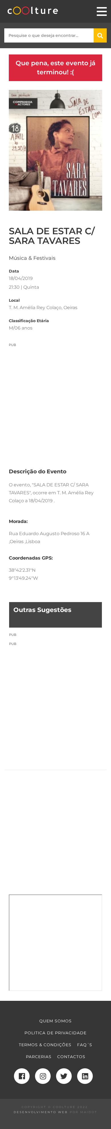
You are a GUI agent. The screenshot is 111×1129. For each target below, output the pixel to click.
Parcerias (39, 1056)
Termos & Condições (45, 1044)
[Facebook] (22, 1076)
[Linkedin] (85, 1076)
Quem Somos (55, 1021)
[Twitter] (64, 1076)
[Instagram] (43, 1076)
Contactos (71, 1056)
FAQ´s (84, 1044)
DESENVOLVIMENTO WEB (41, 1112)
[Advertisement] (55, 402)
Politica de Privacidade (55, 1032)
